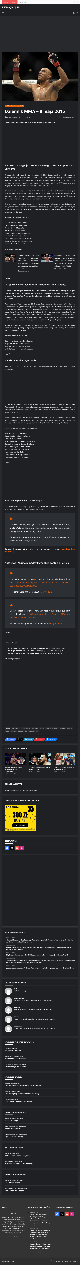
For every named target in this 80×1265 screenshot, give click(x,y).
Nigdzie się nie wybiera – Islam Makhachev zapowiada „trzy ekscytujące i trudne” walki (47, 2)
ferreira (42, 728)
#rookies (66, 582)
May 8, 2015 (46, 592)
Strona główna (66, 1261)
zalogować (15, 790)
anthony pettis (15, 728)
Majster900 (18, 1007)
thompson (13, 731)
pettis (7, 731)
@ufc (35, 579)
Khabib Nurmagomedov (52, 728)
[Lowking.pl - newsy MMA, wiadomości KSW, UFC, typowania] (11, 8)
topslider (20, 731)
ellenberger (35, 728)
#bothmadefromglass (27, 582)
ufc (26, 731)
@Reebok (65, 614)
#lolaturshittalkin (49, 582)
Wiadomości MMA (17, 106)
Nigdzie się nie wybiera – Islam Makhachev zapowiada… (13, 769)
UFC (7, 106)
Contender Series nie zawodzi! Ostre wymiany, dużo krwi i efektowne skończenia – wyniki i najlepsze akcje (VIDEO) (64, 261)
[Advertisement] (40, 33)
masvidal (62, 728)
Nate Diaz (69, 728)
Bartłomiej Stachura (12, 117)
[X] (12, 1236)
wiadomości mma (33, 731)
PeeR (15, 989)
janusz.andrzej (19, 998)
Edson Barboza (25, 728)
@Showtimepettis (38, 614)
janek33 (16, 1017)
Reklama (75, 1261)
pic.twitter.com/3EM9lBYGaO (23, 586)
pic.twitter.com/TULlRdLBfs (23, 617)
